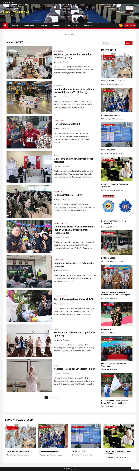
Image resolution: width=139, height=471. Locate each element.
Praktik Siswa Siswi (60, 223)
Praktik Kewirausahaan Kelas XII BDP (74, 299)
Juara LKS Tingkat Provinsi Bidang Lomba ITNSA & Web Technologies (115, 294)
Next (57, 398)
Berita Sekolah (59, 51)
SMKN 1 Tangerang (16, 12)
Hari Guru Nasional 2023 (67, 124)
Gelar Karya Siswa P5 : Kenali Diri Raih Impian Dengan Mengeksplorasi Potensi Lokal (74, 229)
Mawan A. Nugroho (118, 84)
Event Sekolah (59, 120)
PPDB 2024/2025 (108, 258)
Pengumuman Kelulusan (111, 115)
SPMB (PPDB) (71, 25)
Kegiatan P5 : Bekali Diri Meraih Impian (74, 368)
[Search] (116, 25)
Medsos (87, 25)
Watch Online (130, 25)
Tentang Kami (28, 25)
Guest (56, 155)
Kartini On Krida (107, 329)
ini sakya (67, 62)
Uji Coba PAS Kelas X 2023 (68, 195)
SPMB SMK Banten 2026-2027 (113, 81)
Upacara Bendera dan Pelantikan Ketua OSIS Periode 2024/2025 (114, 402)
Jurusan (44, 25)
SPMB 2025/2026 (108, 150)
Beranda (14, 25)
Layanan (55, 25)
